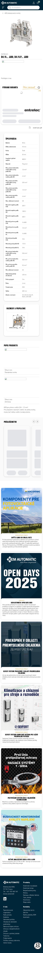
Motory (25, 893)
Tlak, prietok (27, 897)
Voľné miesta (7, 943)
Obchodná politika (9, 919)
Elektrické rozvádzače (30, 886)
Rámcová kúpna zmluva (11, 926)
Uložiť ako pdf (37, 128)
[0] (38, 3)
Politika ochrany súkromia (11, 940)
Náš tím (25, 912)
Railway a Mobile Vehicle (31, 895)
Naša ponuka (7, 915)
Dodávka (6, 917)
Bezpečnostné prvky (29, 890)
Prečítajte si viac (6, 78)
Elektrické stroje (28, 888)
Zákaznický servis (28, 910)
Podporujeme (7, 938)
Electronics (26, 900)
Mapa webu (27, 902)
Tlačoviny (6, 936)
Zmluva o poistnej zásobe (11, 933)
